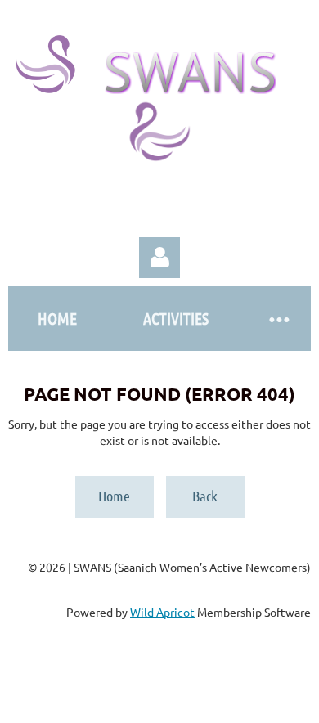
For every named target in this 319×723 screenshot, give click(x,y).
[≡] (278, 318)
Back (205, 496)
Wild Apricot (162, 611)
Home (114, 496)
